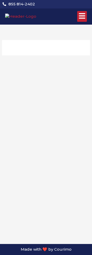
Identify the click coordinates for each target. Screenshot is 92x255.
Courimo (63, 249)
